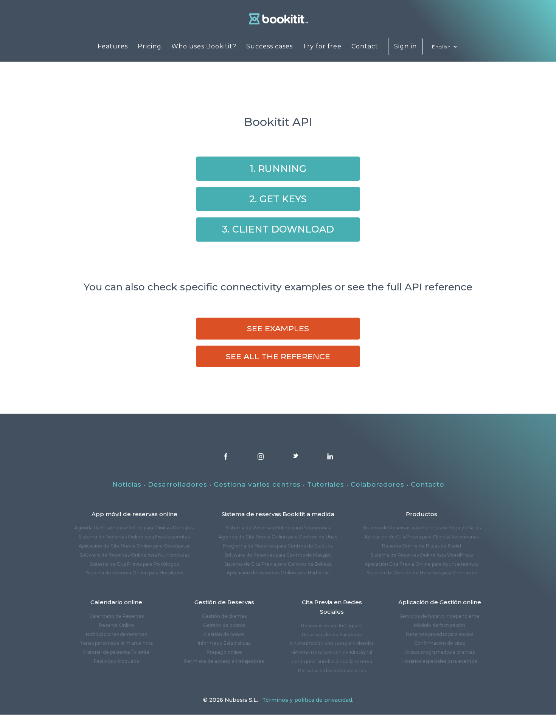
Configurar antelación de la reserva (331, 661)
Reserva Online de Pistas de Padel (421, 546)
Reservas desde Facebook (332, 634)
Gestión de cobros (224, 625)
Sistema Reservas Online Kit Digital (331, 652)
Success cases (269, 47)
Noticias (126, 484)
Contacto (427, 484)
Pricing (150, 47)
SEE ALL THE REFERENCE (278, 356)
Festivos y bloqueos (116, 661)
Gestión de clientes (224, 616)
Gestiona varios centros (257, 484)
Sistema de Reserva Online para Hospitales (134, 572)
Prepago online (224, 652)
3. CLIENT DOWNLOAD (278, 229)
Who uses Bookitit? (203, 47)
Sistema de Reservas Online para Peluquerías (278, 527)
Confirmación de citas (439, 643)
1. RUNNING (278, 168)
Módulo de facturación (439, 625)
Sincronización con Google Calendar (332, 643)
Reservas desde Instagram (331, 625)
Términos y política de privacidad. (307, 699)
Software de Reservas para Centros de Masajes (277, 555)
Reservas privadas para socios (439, 634)
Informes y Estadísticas (224, 643)
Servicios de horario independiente (439, 616)
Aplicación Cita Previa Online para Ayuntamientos (421, 564)
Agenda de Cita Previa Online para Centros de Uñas (278, 537)
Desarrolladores (177, 484)
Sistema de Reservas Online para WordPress (422, 555)
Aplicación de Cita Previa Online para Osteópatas (134, 546)
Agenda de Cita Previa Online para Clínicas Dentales (134, 527)
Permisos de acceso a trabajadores (224, 661)
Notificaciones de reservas (116, 634)
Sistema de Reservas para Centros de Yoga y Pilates (421, 527)
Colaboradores (377, 484)
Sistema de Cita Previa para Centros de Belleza (278, 564)
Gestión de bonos (224, 634)
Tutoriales (325, 484)
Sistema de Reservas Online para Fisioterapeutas (134, 537)
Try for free (322, 47)
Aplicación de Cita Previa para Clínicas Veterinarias (421, 537)
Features (113, 47)
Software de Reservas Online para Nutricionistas (134, 555)
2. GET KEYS (278, 199)
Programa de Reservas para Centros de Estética (278, 546)
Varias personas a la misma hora (116, 643)
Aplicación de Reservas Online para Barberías (278, 572)
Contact (364, 47)
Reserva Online (116, 625)
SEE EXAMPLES (278, 328)
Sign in (405, 46)
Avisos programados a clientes (440, 652)
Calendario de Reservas (116, 616)
